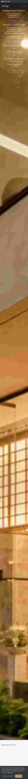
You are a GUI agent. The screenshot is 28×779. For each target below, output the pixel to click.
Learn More (14, 22)
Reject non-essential (7, 776)
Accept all (18, 776)
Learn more (10, 772)
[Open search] (22, 6)
